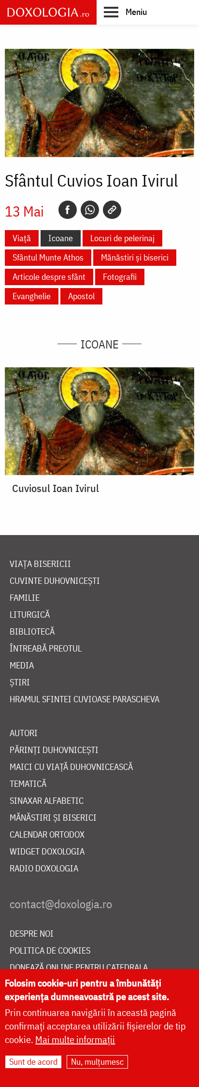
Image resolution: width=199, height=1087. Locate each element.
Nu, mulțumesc (97, 1061)
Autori (24, 733)
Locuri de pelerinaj (122, 238)
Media (22, 666)
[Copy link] (112, 210)
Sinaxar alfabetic (47, 801)
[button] (125, 11)
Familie (25, 598)
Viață (22, 238)
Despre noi (32, 934)
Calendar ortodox (47, 835)
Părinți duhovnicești (54, 750)
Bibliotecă (32, 632)
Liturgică (30, 615)
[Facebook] (67, 210)
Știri (20, 683)
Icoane (60, 238)
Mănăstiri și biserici (135, 257)
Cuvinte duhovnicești (55, 581)
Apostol (81, 296)
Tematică (28, 784)
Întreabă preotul (46, 649)
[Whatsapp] (90, 210)
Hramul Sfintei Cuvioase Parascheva (84, 700)
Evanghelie (32, 296)
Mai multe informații (75, 1039)
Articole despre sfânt (49, 276)
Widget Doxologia (47, 852)
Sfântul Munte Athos (48, 257)
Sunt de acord (33, 1061)
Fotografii (120, 276)
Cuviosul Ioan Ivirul (55, 488)
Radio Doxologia (44, 869)
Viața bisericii (40, 564)
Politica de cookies (50, 951)
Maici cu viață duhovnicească (71, 767)
